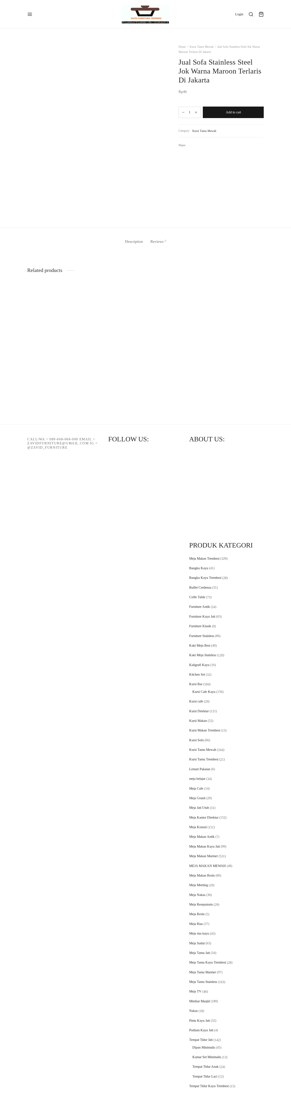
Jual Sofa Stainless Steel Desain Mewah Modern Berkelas (165, 323)
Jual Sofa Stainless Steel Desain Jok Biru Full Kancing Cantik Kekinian (43, 397)
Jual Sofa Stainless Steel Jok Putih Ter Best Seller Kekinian (84, 390)
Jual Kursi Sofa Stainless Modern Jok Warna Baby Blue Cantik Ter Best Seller (206, 338)
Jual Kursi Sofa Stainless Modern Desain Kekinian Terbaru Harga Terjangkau (166, 405)
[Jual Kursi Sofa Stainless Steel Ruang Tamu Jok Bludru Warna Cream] (247, 306)
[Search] (251, 14)
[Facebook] (190, 145)
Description (134, 241)
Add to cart (233, 112)
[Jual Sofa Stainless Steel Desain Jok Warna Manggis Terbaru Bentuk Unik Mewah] (44, 305)
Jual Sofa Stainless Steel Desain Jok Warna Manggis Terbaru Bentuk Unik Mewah (44, 329)
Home (182, 46)
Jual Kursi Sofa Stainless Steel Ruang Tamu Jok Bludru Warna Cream (246, 329)
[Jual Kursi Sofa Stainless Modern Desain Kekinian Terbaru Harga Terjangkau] (166, 376)
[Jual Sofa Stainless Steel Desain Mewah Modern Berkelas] (166, 304)
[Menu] (29, 14)
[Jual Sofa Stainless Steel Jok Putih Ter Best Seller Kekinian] (85, 370)
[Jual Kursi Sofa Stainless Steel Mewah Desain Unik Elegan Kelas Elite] (125, 369)
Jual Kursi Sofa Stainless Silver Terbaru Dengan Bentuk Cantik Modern (246, 391)
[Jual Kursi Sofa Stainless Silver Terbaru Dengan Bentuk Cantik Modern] (247, 370)
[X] (196, 145)
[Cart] (261, 14)
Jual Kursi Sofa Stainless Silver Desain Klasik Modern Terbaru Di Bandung (124, 329)
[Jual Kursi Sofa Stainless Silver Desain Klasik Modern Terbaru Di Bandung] (125, 305)
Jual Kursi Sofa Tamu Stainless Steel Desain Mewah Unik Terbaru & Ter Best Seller (205, 391)
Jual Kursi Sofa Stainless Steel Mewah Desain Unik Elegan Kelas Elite (124, 388)
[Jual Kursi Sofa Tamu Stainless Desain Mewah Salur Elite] (85, 304)
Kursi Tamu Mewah (201, 46)
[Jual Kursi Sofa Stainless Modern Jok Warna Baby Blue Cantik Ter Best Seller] (206, 310)
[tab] (134, 241)
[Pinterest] (203, 145)
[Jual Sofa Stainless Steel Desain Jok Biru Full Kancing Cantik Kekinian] (44, 372)
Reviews (158, 241)
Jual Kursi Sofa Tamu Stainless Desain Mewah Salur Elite (84, 324)
